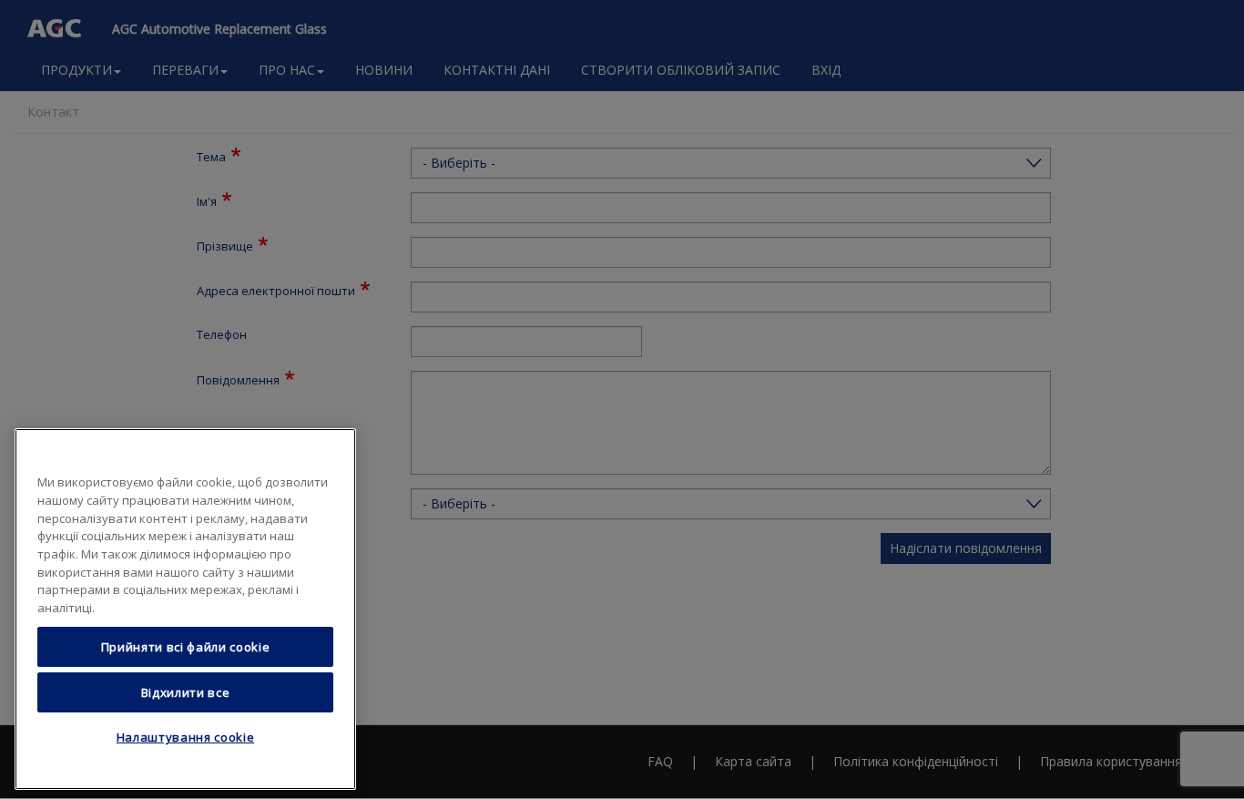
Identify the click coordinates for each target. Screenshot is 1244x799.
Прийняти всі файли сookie (185, 647)
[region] (185, 609)
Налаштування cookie (185, 738)
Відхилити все (185, 692)
